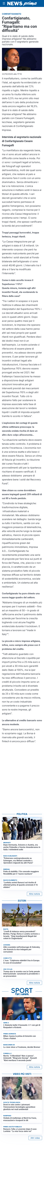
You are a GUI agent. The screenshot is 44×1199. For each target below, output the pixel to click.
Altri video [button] (35, 1138)
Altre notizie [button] (34, 894)
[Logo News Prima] (22, 3)
